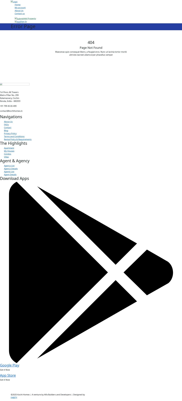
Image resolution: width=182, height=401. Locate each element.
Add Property (29, 18)
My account (20, 7)
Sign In (23, 21)
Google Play (9, 365)
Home (17, 4)
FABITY (14, 397)
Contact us (20, 13)
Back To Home (91, 60)
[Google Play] (91, 272)
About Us (19, 10)
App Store (8, 375)
